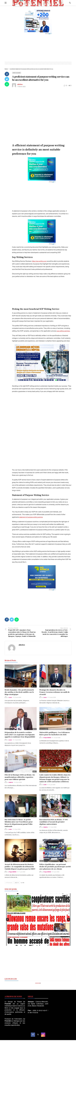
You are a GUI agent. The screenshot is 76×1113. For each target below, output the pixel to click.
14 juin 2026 (53, 827)
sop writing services (63, 331)
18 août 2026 (52, 697)
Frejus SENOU (47, 737)
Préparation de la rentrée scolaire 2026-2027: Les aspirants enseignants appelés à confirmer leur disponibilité (20, 734)
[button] (7, 919)
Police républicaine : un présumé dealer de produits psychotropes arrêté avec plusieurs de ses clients (55, 866)
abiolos (20, 84)
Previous (9, 882)
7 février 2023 (21, 86)
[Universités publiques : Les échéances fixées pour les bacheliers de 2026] (55, 718)
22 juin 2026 (18, 782)
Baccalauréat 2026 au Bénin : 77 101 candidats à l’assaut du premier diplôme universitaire (53, 822)
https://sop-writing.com (39, 261)
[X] (38, 1035)
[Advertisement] (38, 48)
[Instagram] (43, 1035)
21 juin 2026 (52, 784)
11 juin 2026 (22, 872)
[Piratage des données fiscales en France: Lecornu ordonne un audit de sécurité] (55, 676)
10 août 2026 (57, 737)
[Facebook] (33, 1035)
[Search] (70, 2)
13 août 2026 (17, 740)
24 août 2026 (17, 697)
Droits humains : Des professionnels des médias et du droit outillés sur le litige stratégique (19, 692)
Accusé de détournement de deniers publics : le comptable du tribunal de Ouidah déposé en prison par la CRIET (20, 866)
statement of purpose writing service (31, 517)
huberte (11, 782)
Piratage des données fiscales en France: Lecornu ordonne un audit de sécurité (54, 692)
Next (16, 882)
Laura (10, 697)
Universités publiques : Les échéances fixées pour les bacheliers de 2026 (54, 733)
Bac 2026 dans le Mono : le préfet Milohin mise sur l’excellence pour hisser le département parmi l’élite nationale (19, 823)
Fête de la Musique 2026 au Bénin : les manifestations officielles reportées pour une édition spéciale (20, 777)
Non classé (16, 72)
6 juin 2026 (56, 872)
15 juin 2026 (17, 829)
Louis (45, 784)
